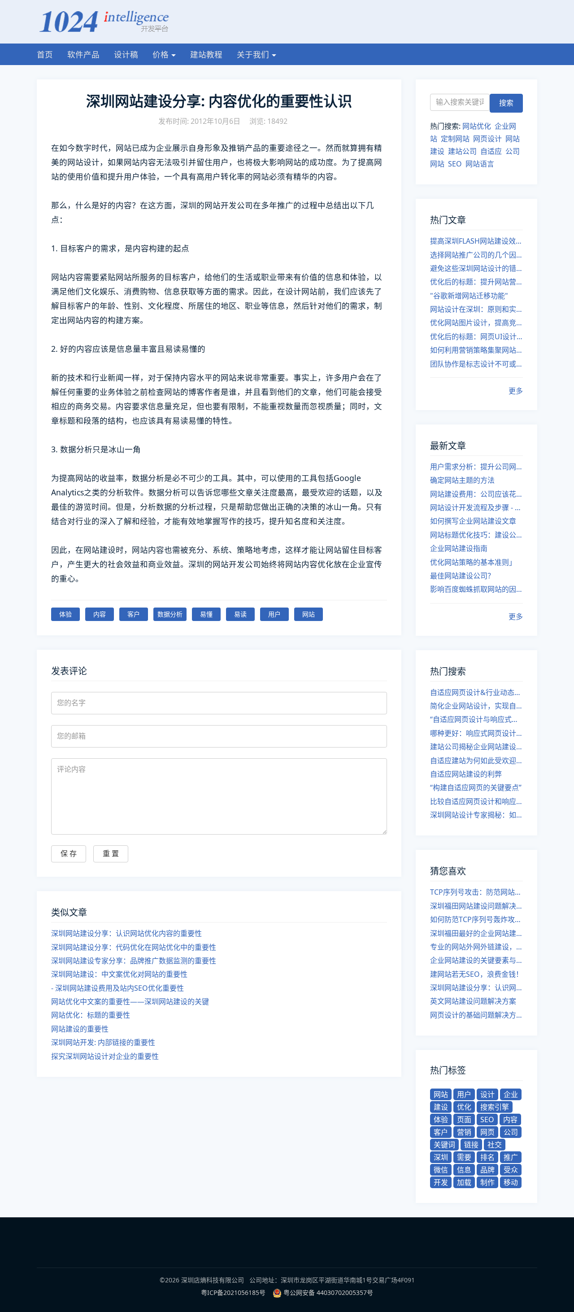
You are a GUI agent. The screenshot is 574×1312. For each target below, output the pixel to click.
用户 (274, 614)
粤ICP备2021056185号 (233, 1292)
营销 (464, 1132)
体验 (65, 614)
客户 (133, 614)
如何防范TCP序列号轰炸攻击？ (476, 919)
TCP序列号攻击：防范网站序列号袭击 (476, 892)
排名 (487, 1157)
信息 (464, 1170)
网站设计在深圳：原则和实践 (476, 309)
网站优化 (476, 126)
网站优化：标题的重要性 (90, 1015)
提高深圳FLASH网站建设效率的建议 (476, 241)
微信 (441, 1170)
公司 (511, 1132)
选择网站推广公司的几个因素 (476, 255)
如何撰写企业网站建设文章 (473, 521)
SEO (455, 164)
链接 (471, 1145)
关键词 (444, 1145)
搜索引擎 (494, 1107)
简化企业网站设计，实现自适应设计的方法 (476, 706)
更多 (516, 391)
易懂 (206, 614)
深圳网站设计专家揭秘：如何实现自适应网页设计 (476, 815)
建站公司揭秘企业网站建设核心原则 (476, 747)
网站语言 (479, 164)
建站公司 (462, 151)
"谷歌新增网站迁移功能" (469, 296)
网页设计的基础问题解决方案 (476, 1015)
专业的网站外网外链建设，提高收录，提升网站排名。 (476, 947)
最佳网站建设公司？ (462, 576)
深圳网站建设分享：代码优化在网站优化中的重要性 (133, 947)
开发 (441, 1182)
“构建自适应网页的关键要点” (476, 787)
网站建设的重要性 (80, 1029)
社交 (494, 1145)
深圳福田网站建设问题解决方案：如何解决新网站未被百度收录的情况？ (476, 906)
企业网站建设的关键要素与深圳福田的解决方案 (476, 960)
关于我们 (253, 54)
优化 (464, 1107)
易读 (240, 614)
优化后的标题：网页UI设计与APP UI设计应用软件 (476, 336)
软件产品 (83, 54)
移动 (511, 1182)
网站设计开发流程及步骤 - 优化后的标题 (476, 507)
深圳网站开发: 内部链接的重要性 (103, 1042)
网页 (487, 1132)
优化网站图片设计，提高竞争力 (476, 323)
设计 (487, 1094)
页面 (464, 1119)
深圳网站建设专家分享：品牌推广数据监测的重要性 (133, 961)
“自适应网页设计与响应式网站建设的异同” (476, 719)
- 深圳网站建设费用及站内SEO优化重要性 (117, 988)
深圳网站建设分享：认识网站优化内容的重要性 (126, 933)
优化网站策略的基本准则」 (473, 562)
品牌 (487, 1170)
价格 (160, 54)
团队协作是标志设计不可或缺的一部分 (476, 364)
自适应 (491, 151)
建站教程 (206, 54)
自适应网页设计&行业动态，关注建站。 (476, 692)
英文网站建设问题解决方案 (473, 1001)
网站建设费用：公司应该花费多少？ (476, 494)
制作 (487, 1182)
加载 (464, 1182)
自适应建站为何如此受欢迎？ (476, 760)
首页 (45, 54)
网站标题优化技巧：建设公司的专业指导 (476, 535)
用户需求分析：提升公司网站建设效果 (476, 467)
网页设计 (487, 139)
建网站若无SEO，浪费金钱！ (476, 974)
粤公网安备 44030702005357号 (328, 1292)
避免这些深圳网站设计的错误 (476, 268)
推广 (511, 1157)
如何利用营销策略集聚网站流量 (476, 350)
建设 (441, 1107)
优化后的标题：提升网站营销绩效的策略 (476, 282)
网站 (308, 614)
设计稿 (126, 54)
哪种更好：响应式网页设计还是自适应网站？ (476, 733)
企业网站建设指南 (458, 548)
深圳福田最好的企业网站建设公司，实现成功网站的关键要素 (476, 933)
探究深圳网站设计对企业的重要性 (105, 1056)
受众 (511, 1170)
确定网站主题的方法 (462, 480)
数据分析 (170, 614)
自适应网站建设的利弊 (466, 774)
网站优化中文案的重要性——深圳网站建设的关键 (130, 1001)
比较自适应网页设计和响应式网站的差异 (476, 801)
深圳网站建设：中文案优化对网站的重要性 (119, 974)
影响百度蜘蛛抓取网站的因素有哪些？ (476, 589)
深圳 (441, 1157)
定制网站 (455, 139)
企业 (511, 1094)
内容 (99, 614)
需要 (464, 1157)
